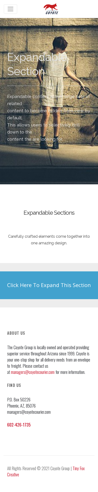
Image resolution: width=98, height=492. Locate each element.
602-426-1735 (19, 425)
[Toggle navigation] (10, 9)
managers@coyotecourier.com (32, 372)
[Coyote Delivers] (51, 9)
